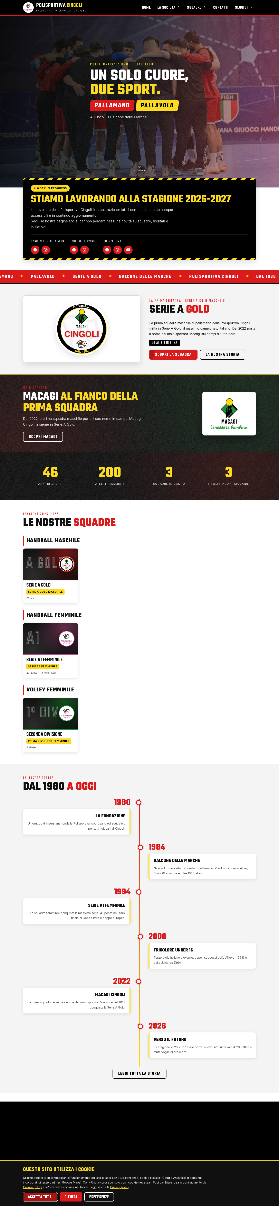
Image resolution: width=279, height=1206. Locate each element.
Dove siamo (120, 1133)
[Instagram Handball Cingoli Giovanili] (84, 250)
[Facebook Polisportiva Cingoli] (107, 250)
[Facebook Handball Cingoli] (35, 250)
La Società (166, 7)
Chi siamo (93, 1139)
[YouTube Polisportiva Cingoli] (128, 250)
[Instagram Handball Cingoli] (45, 250)
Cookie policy (32, 1187)
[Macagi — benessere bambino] (229, 413)
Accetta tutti (40, 1197)
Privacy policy (119, 1187)
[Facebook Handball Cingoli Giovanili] (74, 250)
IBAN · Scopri (216, 1152)
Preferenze (99, 1197)
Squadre (194, 7)
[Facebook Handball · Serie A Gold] (67, 1159)
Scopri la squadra (173, 355)
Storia (91, 1146)
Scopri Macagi (43, 437)
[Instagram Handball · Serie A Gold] (76, 1159)
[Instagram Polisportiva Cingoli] (117, 250)
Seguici (241, 7)
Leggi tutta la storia (139, 1074)
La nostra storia (223, 355)
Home (146, 7)
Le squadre (119, 1139)
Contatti (221, 7)
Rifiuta (71, 1197)
